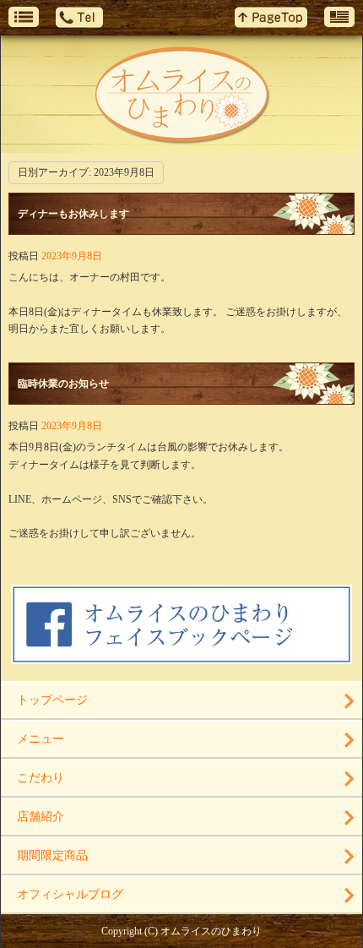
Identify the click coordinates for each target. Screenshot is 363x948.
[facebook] (181, 658)
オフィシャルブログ (70, 894)
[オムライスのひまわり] (181, 94)
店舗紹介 (40, 816)
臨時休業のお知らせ (63, 384)
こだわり (40, 777)
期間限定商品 (52, 855)
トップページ (52, 700)
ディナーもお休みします (73, 214)
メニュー (40, 739)
